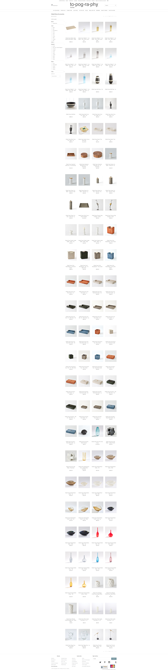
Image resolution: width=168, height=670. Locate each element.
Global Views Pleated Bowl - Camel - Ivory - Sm (70, 518)
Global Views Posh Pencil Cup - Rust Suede (97, 342)
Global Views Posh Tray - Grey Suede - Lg (110, 317)
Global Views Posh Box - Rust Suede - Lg (70, 392)
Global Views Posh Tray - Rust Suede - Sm (70, 292)
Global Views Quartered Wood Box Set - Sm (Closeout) (83, 165)
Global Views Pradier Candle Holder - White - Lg (97, 241)
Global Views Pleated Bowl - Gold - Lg (110, 493)
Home (66, 0)
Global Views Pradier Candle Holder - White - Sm (70, 241)
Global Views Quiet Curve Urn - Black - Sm (110, 115)
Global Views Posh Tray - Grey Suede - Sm (97, 317)
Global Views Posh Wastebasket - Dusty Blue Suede (111, 266)
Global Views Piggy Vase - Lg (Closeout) (84, 646)
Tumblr (116, 662)
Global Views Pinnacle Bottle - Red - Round (110, 543)
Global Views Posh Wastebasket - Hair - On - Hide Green (84, 266)
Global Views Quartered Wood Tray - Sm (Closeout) (70, 165)
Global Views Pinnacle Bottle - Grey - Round (83, 568)
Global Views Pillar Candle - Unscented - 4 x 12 (97, 620)
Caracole (52, 661)
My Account (88, 0)
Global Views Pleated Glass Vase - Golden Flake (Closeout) (84, 468)
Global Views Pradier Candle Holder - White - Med (83, 241)
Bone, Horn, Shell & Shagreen (57, 47)
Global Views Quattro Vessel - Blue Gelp (83, 140)
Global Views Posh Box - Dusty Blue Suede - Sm (110, 417)
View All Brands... (54, 666)
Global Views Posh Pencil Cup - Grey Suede (84, 367)
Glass (54, 53)
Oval (53, 63)
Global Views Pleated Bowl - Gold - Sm (84, 493)
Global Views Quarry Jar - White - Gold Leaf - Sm (110, 165)
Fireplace (63, 10)
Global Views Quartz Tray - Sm (97, 140)
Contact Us (71, 0)
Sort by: (53, 73)
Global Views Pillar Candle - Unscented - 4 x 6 (84, 620)
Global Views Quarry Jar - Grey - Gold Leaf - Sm (97, 191)
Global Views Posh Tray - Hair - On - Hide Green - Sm (70, 317)
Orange (54, 39)
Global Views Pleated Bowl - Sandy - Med (110, 467)
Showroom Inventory (82, 0)
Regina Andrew (64, 663)
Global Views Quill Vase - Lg (110, 89)
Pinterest (105, 662)
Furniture (69, 10)
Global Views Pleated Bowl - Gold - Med (97, 493)
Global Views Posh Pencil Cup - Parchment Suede (110, 342)
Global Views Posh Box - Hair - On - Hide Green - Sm (110, 392)
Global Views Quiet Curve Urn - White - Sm (84, 115)
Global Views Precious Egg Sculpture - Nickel (97, 216)
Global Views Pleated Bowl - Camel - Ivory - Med (84, 518)
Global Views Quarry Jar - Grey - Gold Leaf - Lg (71, 216)
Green (54, 36)
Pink (53, 40)
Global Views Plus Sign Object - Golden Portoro (110, 442)
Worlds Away (63, 664)
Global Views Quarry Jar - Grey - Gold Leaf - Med (110, 191)
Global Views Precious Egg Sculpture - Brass (110, 216)
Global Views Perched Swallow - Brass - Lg (110, 646)
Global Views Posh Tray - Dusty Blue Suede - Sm (70, 342)
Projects (93, 0)
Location (75, 0)
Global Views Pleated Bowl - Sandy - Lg (70, 493)
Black (54, 27)
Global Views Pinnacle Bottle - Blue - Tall (97, 568)
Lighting (75, 10)
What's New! (104, 10)
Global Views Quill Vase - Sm (97, 89)
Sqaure (54, 67)
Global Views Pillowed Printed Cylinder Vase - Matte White (70, 620)
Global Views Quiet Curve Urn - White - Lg (97, 115)
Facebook (94, 662)
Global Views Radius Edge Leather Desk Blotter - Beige (70, 39)
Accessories (56, 10)
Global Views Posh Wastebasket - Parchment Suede (71, 266)
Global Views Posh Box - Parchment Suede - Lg (97, 392)
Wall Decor (92, 10)
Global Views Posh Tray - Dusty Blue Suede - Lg (84, 342)
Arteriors (52, 658)
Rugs (86, 10)
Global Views (55, 23)
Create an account (102, 0)
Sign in (97, 0)
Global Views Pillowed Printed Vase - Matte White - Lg (110, 594)
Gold (53, 33)
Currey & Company (54, 663)
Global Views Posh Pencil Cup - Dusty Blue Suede (97, 367)
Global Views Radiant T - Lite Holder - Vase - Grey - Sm (70, 65)
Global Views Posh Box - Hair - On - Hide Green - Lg (70, 417)
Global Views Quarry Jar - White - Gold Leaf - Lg (84, 191)
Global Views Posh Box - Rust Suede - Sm (110, 367)
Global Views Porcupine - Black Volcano (84, 442)
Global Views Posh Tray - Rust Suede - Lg (84, 292)
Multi (53, 37)
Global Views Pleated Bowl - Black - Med (70, 543)
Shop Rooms (112, 10)
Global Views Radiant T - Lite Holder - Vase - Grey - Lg (97, 65)
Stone (54, 57)
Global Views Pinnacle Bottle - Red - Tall (97, 543)
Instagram (109, 662)
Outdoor (81, 10)
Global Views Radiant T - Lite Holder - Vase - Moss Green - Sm (83, 39)
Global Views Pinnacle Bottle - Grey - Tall (70, 568)
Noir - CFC (63, 661)
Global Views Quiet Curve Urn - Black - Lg (71, 140)
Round (54, 66)
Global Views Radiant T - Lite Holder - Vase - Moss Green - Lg (110, 39)
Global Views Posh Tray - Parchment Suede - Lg (110, 292)
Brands (98, 10)
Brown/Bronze (55, 30)
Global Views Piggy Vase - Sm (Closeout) (71, 646)
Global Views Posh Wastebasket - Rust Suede (110, 241)
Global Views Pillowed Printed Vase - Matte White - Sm (97, 594)
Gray (54, 34)
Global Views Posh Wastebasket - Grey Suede (97, 266)
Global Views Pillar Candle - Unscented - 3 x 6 (110, 620)
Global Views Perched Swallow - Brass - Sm (97, 646)
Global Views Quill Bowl (70, 114)
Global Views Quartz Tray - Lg (110, 140)
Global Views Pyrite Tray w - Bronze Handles (83, 216)
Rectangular (55, 64)
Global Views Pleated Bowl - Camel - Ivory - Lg (97, 518)
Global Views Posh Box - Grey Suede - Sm (84, 417)
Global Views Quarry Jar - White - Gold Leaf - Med (71, 191)
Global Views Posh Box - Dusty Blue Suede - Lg (70, 442)
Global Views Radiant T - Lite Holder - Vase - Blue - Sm (110, 65)
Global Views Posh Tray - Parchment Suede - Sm (97, 292)
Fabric (54, 51)
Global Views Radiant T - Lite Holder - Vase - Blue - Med (70, 90)
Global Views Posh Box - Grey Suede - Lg (97, 417)
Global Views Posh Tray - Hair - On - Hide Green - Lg (84, 317)
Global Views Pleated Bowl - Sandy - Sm (97, 467)
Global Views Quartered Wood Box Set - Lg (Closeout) (97, 165)
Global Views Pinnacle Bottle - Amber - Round (83, 593)
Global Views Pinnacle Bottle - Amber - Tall (70, 593)
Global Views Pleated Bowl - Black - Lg (84, 543)
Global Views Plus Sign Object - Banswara (70, 467)
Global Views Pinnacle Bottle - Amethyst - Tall (110, 568)
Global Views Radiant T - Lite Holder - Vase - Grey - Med (83, 65)
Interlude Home (64, 658)
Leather (54, 54)
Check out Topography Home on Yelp (109, 669)
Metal (54, 56)
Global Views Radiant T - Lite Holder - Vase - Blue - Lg (83, 90)
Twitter (100, 662)
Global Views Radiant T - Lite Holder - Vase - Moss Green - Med (97, 39)
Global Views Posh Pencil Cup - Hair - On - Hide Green (70, 367)
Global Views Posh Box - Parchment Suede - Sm (84, 392)
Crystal (54, 50)
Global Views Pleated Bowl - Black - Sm (110, 518)
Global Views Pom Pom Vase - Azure (97, 442)
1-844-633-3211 (62, 0)
